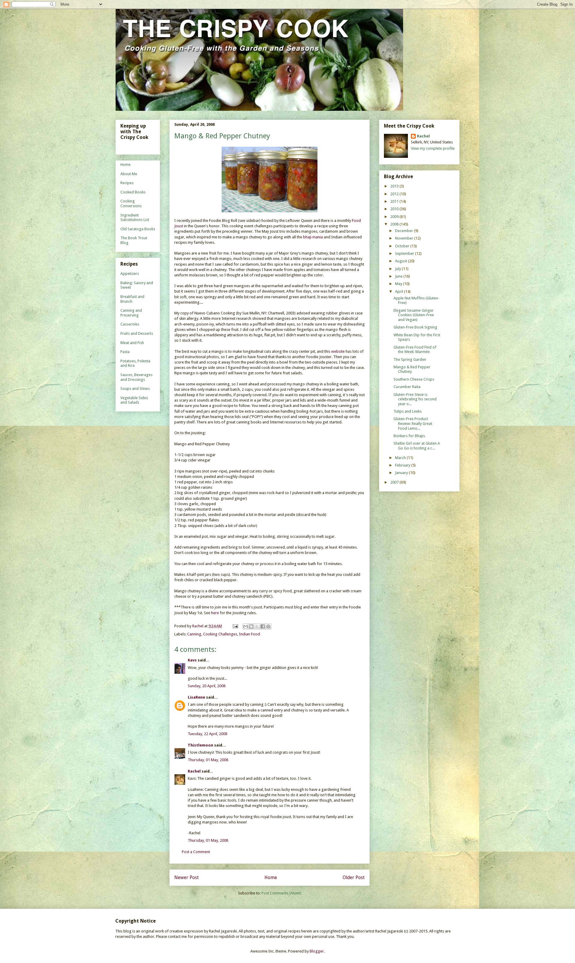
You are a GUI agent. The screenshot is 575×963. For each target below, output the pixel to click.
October (402, 246)
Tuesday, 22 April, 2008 (207, 734)
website (338, 351)
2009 (395, 216)
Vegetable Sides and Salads (134, 400)
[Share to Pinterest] (268, 626)
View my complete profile (433, 148)
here (215, 613)
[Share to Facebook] (263, 626)
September (405, 253)
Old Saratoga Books (137, 229)
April (399, 291)
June (399, 276)
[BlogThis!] (251, 626)
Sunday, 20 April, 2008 (207, 686)
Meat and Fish (132, 342)
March (401, 457)
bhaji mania (313, 237)
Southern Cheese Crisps (414, 379)
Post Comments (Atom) (281, 893)
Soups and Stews (135, 388)
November (404, 238)
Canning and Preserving (131, 312)
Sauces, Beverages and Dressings (136, 377)
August (401, 261)
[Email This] (246, 626)
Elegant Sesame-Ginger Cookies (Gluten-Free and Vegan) (414, 315)
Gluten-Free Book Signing (415, 327)
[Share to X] (257, 626)
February (403, 465)
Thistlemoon (200, 745)
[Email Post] (235, 626)
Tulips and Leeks (408, 411)
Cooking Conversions (131, 203)
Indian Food (249, 634)
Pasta (125, 351)
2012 (395, 194)
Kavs (192, 660)
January (402, 472)
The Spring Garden (410, 359)
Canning (194, 634)
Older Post (354, 877)
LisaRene (196, 697)
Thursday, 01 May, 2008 (208, 760)
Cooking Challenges (220, 634)
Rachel (194, 771)
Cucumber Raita (407, 386)
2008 (395, 224)
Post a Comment (196, 852)
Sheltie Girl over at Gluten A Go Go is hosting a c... (417, 445)
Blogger (317, 951)
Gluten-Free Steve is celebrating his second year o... (415, 399)
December (404, 230)
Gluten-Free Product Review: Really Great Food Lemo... (413, 423)
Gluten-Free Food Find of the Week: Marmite (415, 349)
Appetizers (129, 273)
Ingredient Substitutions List (134, 217)
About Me (128, 174)
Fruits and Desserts (136, 333)
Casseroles (129, 324)
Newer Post (186, 877)
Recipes (127, 183)
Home (270, 877)
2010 (395, 209)
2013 (395, 186)
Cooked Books (133, 192)
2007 (395, 482)
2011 (395, 201)
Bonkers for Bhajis (409, 436)
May (399, 283)
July (398, 269)
